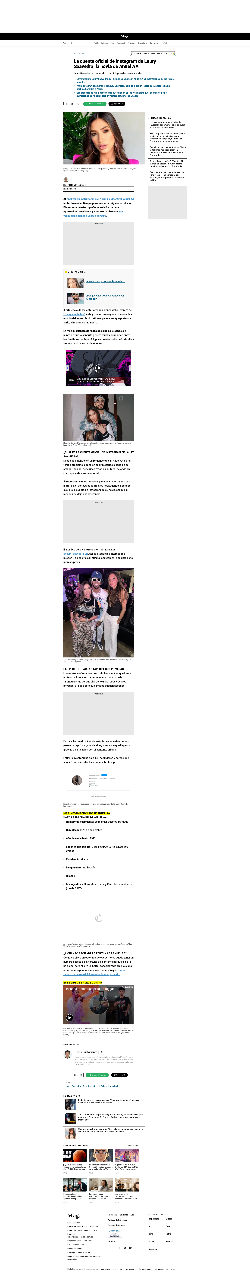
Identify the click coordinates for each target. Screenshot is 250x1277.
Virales (151, 1241)
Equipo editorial (73, 1222)
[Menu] (65, 36)
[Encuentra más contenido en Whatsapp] (78, 103)
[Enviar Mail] (65, 185)
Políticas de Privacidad (117, 1220)
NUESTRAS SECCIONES (156, 1215)
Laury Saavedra (73, 1086)
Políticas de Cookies (116, 1225)
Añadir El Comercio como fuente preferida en (153, 54)
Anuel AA (114, 1086)
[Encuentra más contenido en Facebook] (66, 103)
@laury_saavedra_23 (75, 553)
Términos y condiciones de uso (121, 1215)
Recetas (170, 1241)
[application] (98, 1004)
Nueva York (121, 43)
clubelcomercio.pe (90, 1269)
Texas (113, 43)
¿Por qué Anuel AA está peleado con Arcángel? (105, 297)
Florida (96, 43)
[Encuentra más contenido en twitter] (72, 103)
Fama (150, 1234)
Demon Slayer (155, 43)
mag (173, 1269)
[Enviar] (64, 43)
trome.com (131, 1269)
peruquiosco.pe (161, 1269)
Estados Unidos (90, 1086)
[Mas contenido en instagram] (131, 1248)
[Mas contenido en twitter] (125, 1248)
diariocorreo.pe (145, 1269)
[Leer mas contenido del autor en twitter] (101, 1052)
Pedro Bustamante (77, 185)
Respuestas (153, 1219)
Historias (152, 1249)
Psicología (131, 43)
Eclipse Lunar (142, 43)
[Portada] (73, 1220)
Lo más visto (72, 1096)
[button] (69, 1017)
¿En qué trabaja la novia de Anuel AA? (105, 281)
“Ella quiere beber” (74, 314)
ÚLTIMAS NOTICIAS (159, 118)
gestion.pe (105, 1269)
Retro (168, 1234)
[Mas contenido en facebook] (119, 1248)
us (149, 1226)
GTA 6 (165, 43)
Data (168, 1226)
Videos (169, 1219)
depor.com (117, 1269)
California (104, 43)
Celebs (104, 1086)
